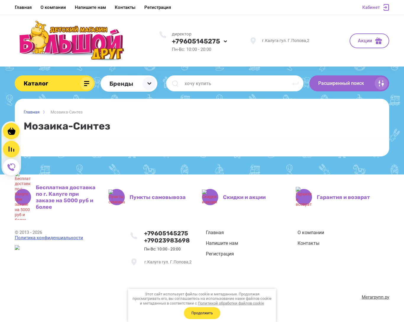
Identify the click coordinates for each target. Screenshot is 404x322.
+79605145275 (196, 41)
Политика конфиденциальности (49, 237)
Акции (365, 40)
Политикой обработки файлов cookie (231, 303)
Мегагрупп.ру (375, 297)
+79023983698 (167, 240)
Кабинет (371, 7)
